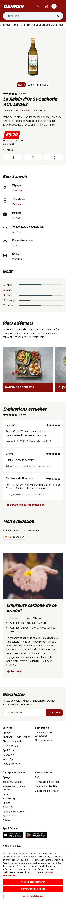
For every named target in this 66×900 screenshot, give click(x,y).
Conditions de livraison (47, 791)
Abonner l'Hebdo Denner (16, 737)
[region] (33, 874)
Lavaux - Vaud (10, 25)
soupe (61, 387)
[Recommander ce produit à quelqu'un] (53, 157)
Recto (21, 84)
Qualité (6, 803)
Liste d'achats (10, 746)
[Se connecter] (54, 6)
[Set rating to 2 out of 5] (7, 93)
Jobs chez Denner (12, 782)
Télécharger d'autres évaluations (26, 505)
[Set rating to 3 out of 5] (10, 93)
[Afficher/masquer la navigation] (62, 6)
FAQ (37, 777)
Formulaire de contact (47, 782)
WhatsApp (8, 759)
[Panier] (46, 6)
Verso (31, 84)
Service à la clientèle (46, 786)
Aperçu (7, 732)
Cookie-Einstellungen (33, 896)
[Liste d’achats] (38, 6)
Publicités (8, 807)
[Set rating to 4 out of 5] (13, 93)
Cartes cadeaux (11, 764)
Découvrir (17, 671)
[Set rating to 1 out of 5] (4, 93)
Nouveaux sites (43, 740)
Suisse (17, 110)
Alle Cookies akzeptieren (33, 882)
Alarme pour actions (14, 741)
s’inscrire (55, 712)
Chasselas (17, 190)
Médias (6, 819)
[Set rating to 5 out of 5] (16, 93)
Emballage (42, 84)
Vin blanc (8, 110)
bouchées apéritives (19, 387)
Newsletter (9, 755)
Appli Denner (10, 750)
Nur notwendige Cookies (33, 889)
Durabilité (8, 794)
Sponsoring (9, 798)
